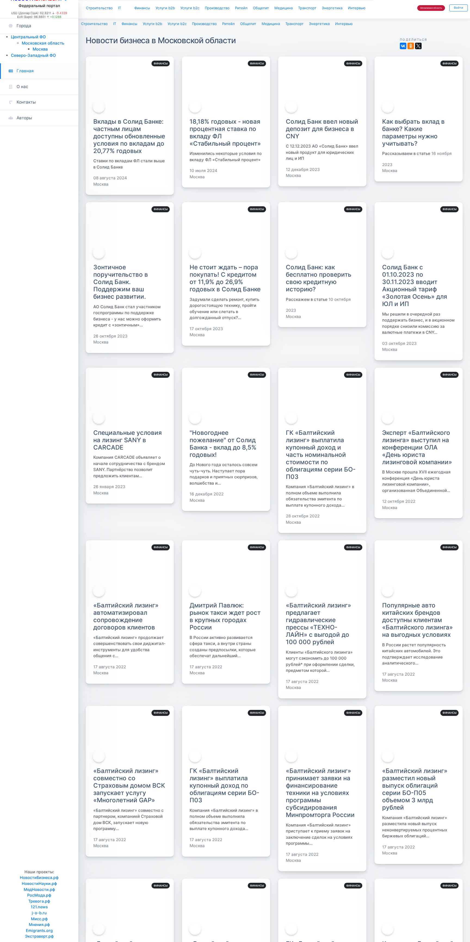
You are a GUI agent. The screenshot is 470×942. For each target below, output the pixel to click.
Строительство (101, 8)
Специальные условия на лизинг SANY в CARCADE (127, 441)
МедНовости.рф (39, 889)
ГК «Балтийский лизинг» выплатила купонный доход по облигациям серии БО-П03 (224, 786)
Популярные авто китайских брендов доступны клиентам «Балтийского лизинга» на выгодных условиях (417, 621)
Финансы (150, 8)
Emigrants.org (39, 930)
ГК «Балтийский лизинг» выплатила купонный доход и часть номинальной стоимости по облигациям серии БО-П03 (320, 456)
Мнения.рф (39, 924)
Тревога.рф (39, 901)
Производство (235, 8)
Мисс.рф (39, 918)
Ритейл (262, 8)
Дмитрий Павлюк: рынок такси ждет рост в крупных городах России (225, 617)
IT (124, 8)
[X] (418, 47)
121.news (39, 906)
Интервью (96, 20)
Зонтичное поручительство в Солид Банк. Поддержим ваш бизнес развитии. (120, 283)
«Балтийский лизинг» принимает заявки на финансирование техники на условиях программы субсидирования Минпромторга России (320, 794)
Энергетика (364, 8)
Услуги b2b (176, 8)
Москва (40, 49)
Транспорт (336, 8)
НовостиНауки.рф (39, 883)
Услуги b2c (204, 8)
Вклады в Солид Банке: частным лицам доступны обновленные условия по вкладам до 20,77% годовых (129, 137)
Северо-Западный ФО (33, 55)
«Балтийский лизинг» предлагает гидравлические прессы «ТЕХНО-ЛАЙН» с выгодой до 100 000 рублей (318, 625)
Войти (457, 9)
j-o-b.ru (39, 912)
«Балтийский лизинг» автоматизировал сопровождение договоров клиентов (126, 617)
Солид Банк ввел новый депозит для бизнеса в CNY (322, 130)
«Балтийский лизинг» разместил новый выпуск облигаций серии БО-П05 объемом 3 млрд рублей (414, 790)
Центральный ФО (28, 36)
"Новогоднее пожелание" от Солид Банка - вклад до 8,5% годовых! (223, 445)
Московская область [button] (427, 8)
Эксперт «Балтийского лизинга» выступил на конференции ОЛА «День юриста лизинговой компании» (417, 448)
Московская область (43, 43)
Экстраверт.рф (39, 936)
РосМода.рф (39, 895)
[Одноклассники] (410, 47)
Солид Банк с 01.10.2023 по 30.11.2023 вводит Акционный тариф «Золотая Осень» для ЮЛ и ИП (414, 287)
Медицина (310, 8)
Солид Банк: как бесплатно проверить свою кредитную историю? (318, 279)
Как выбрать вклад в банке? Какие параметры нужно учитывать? (413, 133)
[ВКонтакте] (403, 47)
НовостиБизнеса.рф (39, 877)
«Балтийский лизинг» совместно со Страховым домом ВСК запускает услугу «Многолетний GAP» (129, 786)
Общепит (285, 8)
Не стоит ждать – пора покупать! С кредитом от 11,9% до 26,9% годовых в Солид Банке (225, 279)
